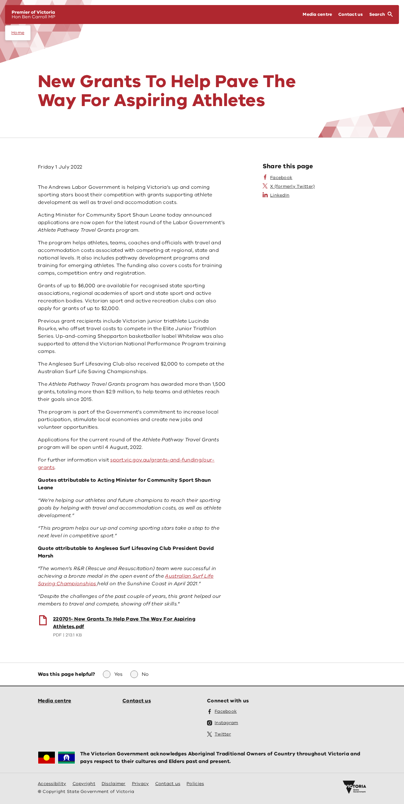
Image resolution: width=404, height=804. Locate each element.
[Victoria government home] (354, 787)
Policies (195, 784)
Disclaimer (114, 784)
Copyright (84, 784)
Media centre (54, 700)
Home (17, 33)
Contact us (136, 700)
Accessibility (52, 784)
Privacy (140, 784)
